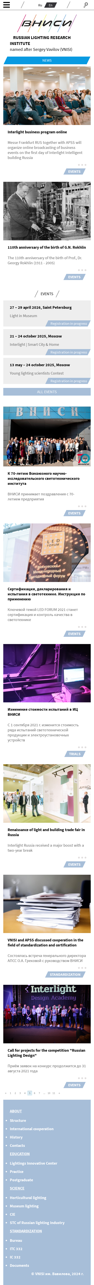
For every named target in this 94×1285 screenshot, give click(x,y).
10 (49, 1093)
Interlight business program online (37, 131)
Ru (40, 5)
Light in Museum (23, 315)
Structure (18, 1120)
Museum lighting (24, 1205)
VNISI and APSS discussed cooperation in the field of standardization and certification (45, 942)
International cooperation (32, 1128)
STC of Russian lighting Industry (37, 1222)
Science (17, 1188)
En (50, 5)
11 (53, 1093)
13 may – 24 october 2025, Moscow (40, 364)
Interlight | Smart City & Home (34, 344)
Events (74, 171)
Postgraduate (21, 1179)
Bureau (16, 1240)
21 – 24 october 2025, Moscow (36, 336)
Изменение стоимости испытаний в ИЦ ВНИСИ (43, 712)
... (44, 1093)
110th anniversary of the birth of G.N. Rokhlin (47, 247)
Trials (74, 753)
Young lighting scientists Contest (37, 373)
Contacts (17, 1145)
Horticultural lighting (28, 1197)
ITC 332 (16, 1248)
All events (47, 391)
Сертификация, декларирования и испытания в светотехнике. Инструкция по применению (46, 593)
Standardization (65, 974)
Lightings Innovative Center (33, 1163)
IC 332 (15, 1257)
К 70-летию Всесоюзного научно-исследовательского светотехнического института (44, 478)
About (16, 1111)
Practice (16, 1171)
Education (20, 1153)
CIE (12, 1214)
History (16, 1137)
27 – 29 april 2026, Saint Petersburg (41, 307)
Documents (19, 1265)
